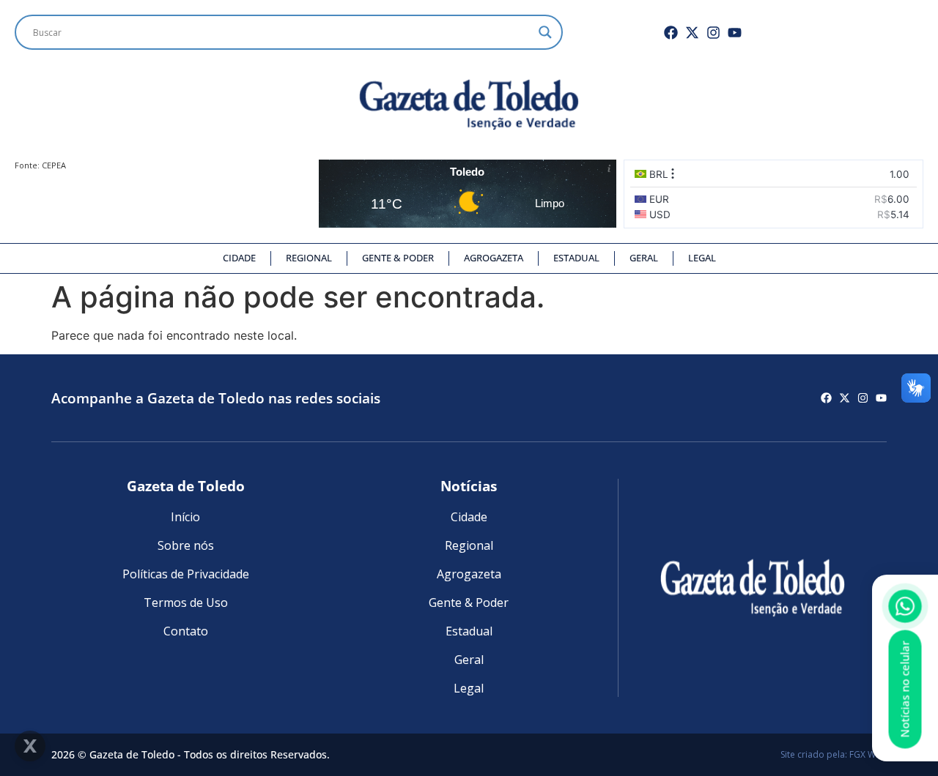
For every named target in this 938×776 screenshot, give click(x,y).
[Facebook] (671, 33)
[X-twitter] (692, 33)
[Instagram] (713, 33)
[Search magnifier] (545, 32)
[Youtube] (735, 33)
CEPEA (54, 165)
